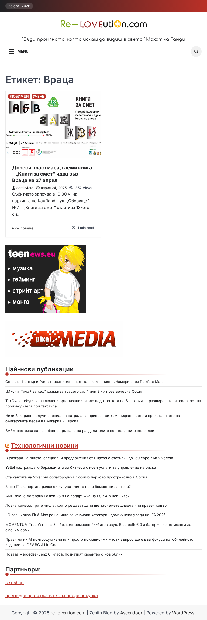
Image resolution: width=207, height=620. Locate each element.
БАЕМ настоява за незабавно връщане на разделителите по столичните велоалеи (79, 431)
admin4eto (24, 188)
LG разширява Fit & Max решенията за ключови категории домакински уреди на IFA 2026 (85, 515)
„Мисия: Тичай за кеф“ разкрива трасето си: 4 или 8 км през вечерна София (74, 391)
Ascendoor (131, 612)
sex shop (14, 582)
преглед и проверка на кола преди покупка (51, 595)
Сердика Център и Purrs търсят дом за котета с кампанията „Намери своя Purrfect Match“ (86, 381)
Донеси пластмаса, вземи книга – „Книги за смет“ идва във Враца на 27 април (52, 174)
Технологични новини (44, 445)
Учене (38, 96)
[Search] (196, 51)
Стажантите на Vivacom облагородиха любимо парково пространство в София (76, 477)
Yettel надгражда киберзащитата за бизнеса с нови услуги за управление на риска (80, 467)
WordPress (183, 612)
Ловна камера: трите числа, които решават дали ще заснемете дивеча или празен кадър (86, 505)
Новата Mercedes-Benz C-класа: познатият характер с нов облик (63, 554)
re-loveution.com (68, 612)
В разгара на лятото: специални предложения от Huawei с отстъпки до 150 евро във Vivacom (89, 458)
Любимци (19, 96)
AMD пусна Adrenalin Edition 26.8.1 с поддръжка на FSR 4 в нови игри (67, 496)
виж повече (22, 228)
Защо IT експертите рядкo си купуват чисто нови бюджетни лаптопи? (68, 486)
